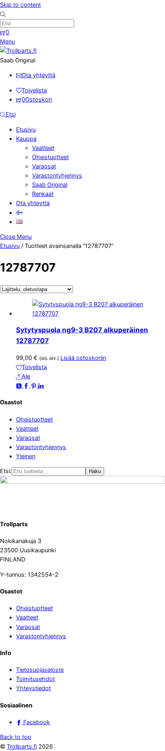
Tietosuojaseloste (40, 669)
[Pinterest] (34, 385)
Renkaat (43, 193)
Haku (95, 471)
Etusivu (26, 129)
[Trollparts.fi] (18, 50)
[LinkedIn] (41, 385)
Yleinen (25, 456)
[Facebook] (26, 385)
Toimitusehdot (35, 678)
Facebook (36, 722)
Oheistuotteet (50, 157)
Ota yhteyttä (33, 203)
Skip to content (20, 4)
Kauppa (26, 138)
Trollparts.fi (22, 746)
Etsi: (6, 470)
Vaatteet (43, 147)
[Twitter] (19, 385)
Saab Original (49, 184)
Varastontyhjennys (57, 175)
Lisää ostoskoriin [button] (83, 357)
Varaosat (44, 166)
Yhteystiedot (33, 688)
